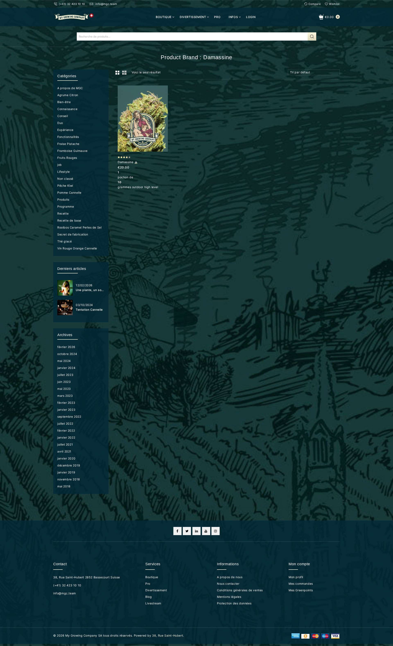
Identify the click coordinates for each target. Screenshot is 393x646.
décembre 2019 (68, 465)
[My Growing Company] (73, 16)
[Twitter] (187, 531)
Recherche (312, 36)
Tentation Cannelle (89, 309)
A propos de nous (230, 577)
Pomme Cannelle (69, 192)
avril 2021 (64, 451)
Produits (63, 199)
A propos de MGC (70, 88)
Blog (148, 596)
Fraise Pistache (68, 144)
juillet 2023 (65, 374)
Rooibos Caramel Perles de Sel (79, 227)
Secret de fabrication (72, 234)
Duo (60, 123)
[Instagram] (215, 531)
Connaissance (67, 109)
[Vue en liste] (124, 72)
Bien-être (64, 102)
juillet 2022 (65, 423)
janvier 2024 (66, 368)
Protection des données (234, 603)
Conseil (62, 116)
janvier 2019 (66, 472)
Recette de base (69, 220)
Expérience (65, 130)
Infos (233, 17)
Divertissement (193, 17)
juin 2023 (64, 381)
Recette (63, 213)
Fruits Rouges (67, 157)
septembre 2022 (69, 416)
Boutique (164, 17)
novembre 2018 (68, 479)
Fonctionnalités (68, 137)
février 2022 (66, 430)
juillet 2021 (65, 444)
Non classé (65, 178)
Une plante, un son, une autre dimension (90, 290)
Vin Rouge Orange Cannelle (77, 248)
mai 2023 (64, 388)
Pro (217, 17)
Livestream (153, 603)
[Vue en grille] (117, 72)
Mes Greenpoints (301, 590)
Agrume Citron (67, 95)
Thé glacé (64, 241)
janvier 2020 (66, 458)
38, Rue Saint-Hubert (167, 635)
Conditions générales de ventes (240, 590)
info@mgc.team (106, 4)
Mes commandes (301, 583)
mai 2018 (64, 486)
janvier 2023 (66, 409)
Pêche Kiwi (65, 185)
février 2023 (66, 402)
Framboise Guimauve (72, 150)
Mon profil (296, 577)
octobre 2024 (67, 354)
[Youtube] (206, 531)
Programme (65, 206)
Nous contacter (228, 583)
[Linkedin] (196, 531)
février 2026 (66, 347)
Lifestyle (63, 171)
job (59, 164)
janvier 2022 (66, 437)
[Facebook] (177, 531)
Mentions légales (229, 596)
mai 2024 (64, 361)
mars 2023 (65, 395)
